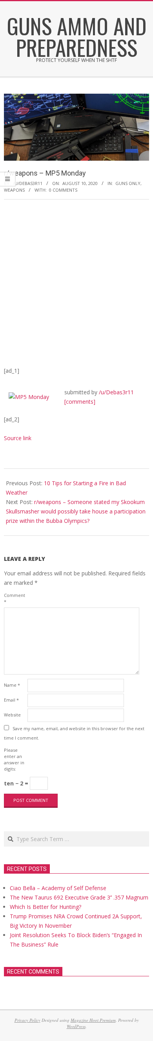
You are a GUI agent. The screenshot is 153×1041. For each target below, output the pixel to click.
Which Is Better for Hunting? (45, 906)
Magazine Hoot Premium (93, 1020)
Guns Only (127, 183)
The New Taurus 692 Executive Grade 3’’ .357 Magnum (79, 897)
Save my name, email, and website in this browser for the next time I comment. (74, 733)
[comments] (79, 401)
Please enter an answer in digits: (14, 759)
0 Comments (63, 190)
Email (11, 700)
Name (12, 685)
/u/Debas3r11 (116, 392)
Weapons (14, 190)
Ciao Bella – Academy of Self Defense (58, 888)
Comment (14, 598)
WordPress (76, 1026)
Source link (17, 438)
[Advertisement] (76, 285)
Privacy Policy (27, 1020)
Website (12, 715)
